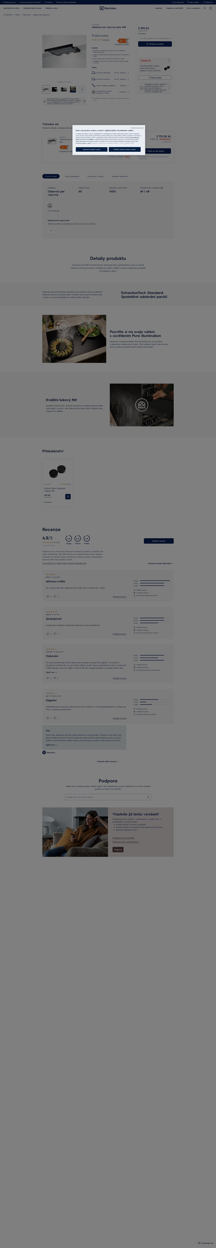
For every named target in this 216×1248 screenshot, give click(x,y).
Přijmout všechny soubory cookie (125, 149)
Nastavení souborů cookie (91, 149)
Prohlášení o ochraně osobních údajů (122, 143)
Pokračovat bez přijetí (137, 127)
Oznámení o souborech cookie (100, 143)
